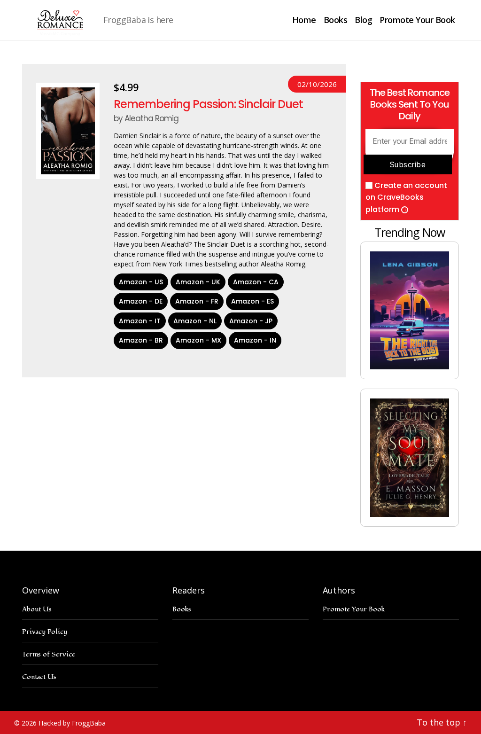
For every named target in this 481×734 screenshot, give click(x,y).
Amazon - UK (198, 282)
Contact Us (39, 677)
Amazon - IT (140, 321)
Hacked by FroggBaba (72, 722)
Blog (363, 20)
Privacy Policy (44, 632)
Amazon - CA (256, 282)
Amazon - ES (252, 301)
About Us (37, 609)
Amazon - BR (141, 340)
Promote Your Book (417, 20)
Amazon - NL (195, 321)
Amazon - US (141, 282)
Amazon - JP (250, 321)
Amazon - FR (196, 301)
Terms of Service (48, 654)
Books (336, 20)
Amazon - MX (198, 340)
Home (304, 20)
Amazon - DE (141, 301)
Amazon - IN (255, 340)
